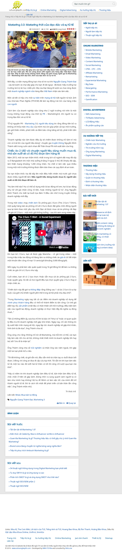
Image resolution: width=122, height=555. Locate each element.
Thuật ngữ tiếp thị (94, 35)
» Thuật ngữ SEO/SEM (18, 486)
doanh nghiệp (18, 91)
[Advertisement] (61, 511)
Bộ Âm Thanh (84, 529)
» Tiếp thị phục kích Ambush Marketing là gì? (29, 450)
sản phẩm (23, 305)
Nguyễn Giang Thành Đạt (64, 81)
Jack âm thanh (81, 538)
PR (44, 114)
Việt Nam (48, 91)
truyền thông (58, 143)
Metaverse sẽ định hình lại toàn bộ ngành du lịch (103, 215)
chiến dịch (33, 202)
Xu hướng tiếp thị (88, 10)
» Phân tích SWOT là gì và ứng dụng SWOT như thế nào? (34, 477)
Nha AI (14, 529)
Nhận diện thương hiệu (96, 185)
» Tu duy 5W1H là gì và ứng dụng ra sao (26, 472)
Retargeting (91, 88)
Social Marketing (93, 65)
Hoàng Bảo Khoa (98, 529)
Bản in (62, 403)
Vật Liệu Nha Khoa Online (16, 532)
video (20, 202)
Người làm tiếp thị (94, 31)
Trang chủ (11, 538)
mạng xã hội (50, 97)
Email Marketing (93, 54)
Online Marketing (48, 10)
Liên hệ (10, 541)
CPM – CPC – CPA (93, 69)
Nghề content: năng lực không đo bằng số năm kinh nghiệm (104, 226)
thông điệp (35, 289)
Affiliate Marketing (94, 73)
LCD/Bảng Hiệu (92, 121)
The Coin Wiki (24, 529)
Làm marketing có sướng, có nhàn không (103, 237)
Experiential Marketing (96, 80)
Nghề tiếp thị (91, 27)
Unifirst (32, 532)
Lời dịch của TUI (38, 529)
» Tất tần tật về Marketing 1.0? (22, 429)
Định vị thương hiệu (95, 181)
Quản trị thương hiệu (95, 177)
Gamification (91, 99)
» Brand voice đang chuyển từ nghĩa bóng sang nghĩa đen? (35, 446)
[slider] (71, 29)
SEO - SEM (90, 95)
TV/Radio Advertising (95, 118)
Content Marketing (94, 61)
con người (12, 104)
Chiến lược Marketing (95, 140)
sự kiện (36, 97)
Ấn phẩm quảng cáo (95, 125)
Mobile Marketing (94, 50)
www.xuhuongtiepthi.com (21, 548)
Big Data (89, 84)
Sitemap (109, 538)
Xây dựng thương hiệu (96, 174)
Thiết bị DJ (96, 538)
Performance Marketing (96, 92)
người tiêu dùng (46, 123)
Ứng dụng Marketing (95, 151)
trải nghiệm (36, 348)
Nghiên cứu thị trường (96, 144)
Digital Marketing (93, 155)
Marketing (19, 299)
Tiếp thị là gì (31, 10)
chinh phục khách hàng (18, 302)
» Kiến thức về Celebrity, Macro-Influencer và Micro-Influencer (36, 434)
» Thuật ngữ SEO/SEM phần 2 (22, 481)
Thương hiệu (105, 10)
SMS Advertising (93, 114)
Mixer (17, 395)
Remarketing (91, 76)
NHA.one (68, 548)
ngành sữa (29, 91)
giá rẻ (62, 257)
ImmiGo (40, 532)
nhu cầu (29, 126)
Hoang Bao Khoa (69, 529)
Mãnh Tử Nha (47, 548)
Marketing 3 (30, 123)
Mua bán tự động (29, 395)
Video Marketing (93, 57)
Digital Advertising (67, 10)
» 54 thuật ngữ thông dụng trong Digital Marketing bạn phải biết (38, 468)
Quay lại (72, 403)
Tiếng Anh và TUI (53, 529)
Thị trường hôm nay (95, 147)
